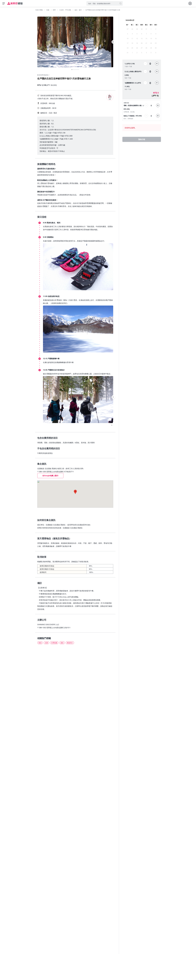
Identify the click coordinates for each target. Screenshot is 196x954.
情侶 (40, 643)
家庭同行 (70, 643)
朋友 (62, 643)
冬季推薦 (54, 643)
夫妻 (46, 643)
